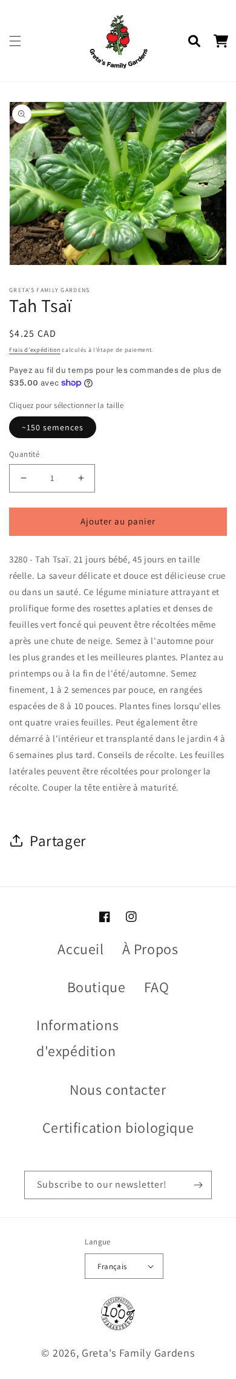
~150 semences (53, 427)
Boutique (96, 986)
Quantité (24, 454)
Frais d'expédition (35, 350)
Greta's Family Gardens (138, 1353)
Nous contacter (118, 1089)
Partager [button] (58, 840)
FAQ (156, 986)
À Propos (150, 948)
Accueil (80, 948)
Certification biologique (118, 1127)
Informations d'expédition (77, 1037)
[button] (15, 41)
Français (111, 1266)
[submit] (198, 1185)
